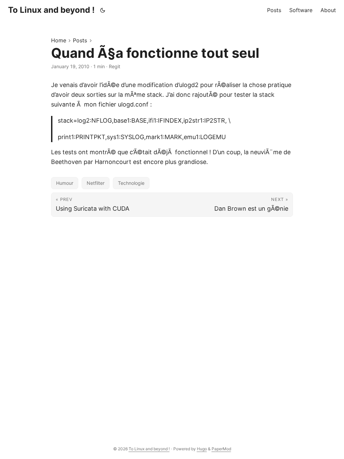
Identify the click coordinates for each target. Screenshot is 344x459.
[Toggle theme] (103, 10)
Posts (80, 40)
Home (58, 40)
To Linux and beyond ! (51, 10)
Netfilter (95, 183)
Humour (64, 183)
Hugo (202, 448)
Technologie (131, 183)
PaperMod (221, 448)
